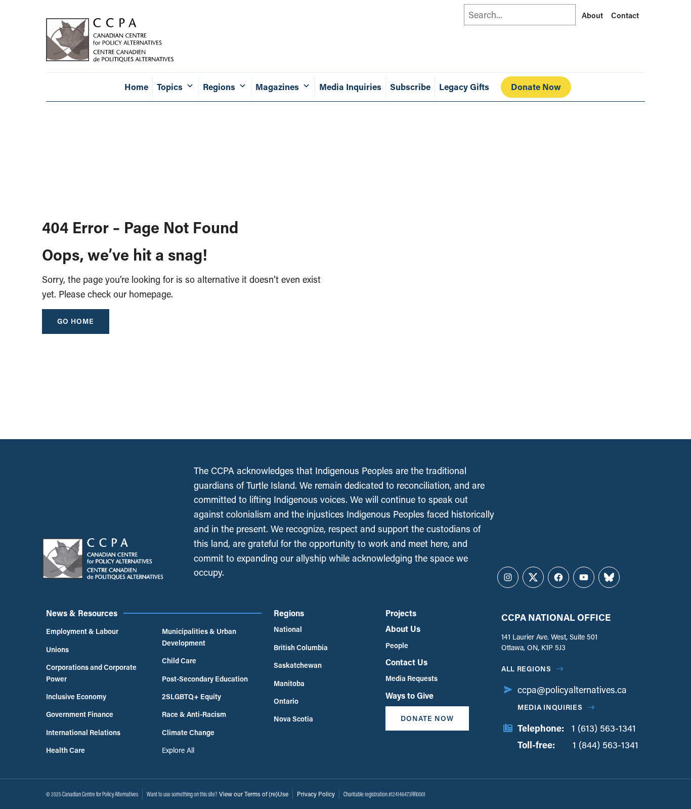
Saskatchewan (298, 665)
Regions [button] (219, 87)
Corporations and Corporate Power (91, 672)
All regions (526, 668)
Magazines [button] (277, 87)
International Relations (83, 732)
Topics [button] (170, 87)
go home (75, 321)
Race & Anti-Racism (194, 714)
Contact (625, 15)
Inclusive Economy (76, 696)
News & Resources (81, 613)
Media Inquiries (350, 87)
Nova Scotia (293, 718)
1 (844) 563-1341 (605, 745)
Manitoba (289, 683)
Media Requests (411, 678)
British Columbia (301, 647)
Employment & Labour (82, 631)
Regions (289, 613)
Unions (57, 649)
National (288, 629)
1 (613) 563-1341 (604, 728)
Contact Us (406, 662)
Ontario (286, 701)
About (592, 15)
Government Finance (79, 714)
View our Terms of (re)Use (253, 794)
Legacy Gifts (464, 87)
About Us (402, 628)
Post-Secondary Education (205, 679)
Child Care (179, 660)
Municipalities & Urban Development (199, 636)
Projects (400, 613)
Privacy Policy (316, 794)
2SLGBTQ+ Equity (191, 696)
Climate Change (188, 732)
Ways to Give (409, 695)
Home (136, 87)
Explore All (178, 750)
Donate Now (536, 87)
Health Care (65, 750)
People (396, 645)
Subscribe (410, 87)
